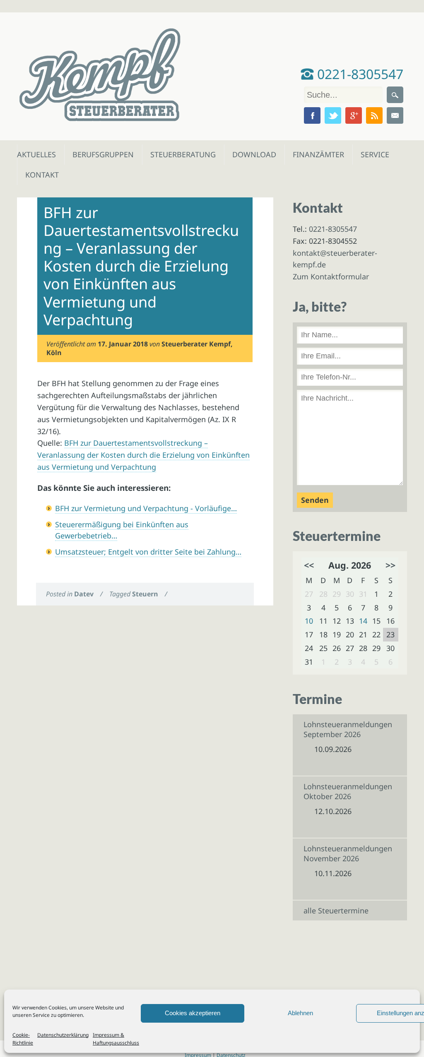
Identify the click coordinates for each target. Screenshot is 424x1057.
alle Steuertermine (336, 910)
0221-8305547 (358, 74)
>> (390, 565)
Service (374, 154)
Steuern (145, 593)
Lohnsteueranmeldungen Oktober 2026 (348, 791)
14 (363, 621)
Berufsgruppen (99, 154)
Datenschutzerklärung (63, 1034)
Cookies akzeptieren (192, 1012)
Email (395, 115)
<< (309, 565)
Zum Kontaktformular (331, 276)
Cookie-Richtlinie (22, 1038)
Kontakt (41, 175)
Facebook (312, 115)
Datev (84, 593)
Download (252, 154)
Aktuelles (36, 154)
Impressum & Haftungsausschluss (116, 1038)
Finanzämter (316, 154)
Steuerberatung (178, 154)
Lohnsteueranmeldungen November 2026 (348, 853)
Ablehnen (300, 1012)
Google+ (353, 115)
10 (309, 621)
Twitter (333, 115)
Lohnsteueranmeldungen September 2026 (348, 729)
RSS (374, 115)
